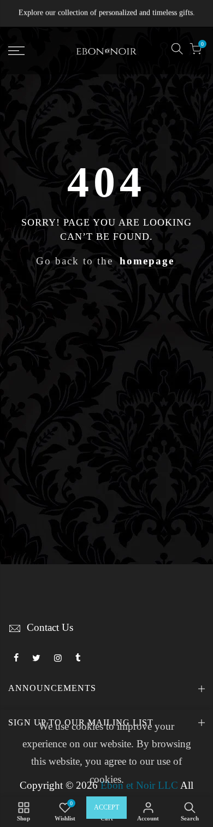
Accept (106, 807)
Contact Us (50, 627)
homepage (147, 261)
